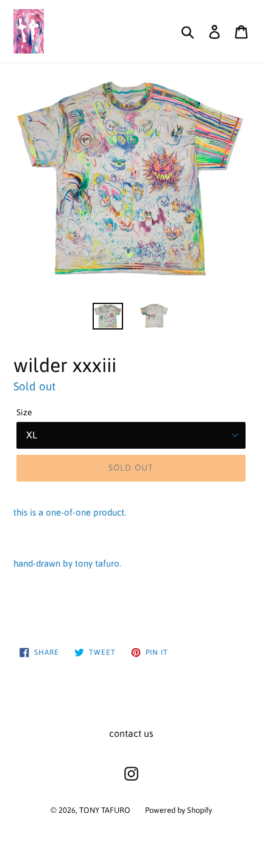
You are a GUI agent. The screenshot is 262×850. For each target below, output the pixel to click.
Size (24, 412)
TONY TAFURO (104, 810)
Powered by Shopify (178, 810)
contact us (131, 733)
